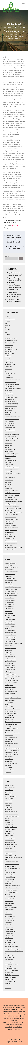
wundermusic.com (10, 630)
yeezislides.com (9, 576)
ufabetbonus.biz (9, 979)
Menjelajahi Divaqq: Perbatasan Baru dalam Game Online (14, 280)
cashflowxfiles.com (10, 440)
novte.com (8, 883)
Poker (13, 225)
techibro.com (8, 848)
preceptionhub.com (10, 574)
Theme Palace (18, 1042)
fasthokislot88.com (10, 667)
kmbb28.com (8, 761)
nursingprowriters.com (11, 499)
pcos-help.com (9, 798)
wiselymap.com (9, 825)
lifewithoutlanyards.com (11, 892)
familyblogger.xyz (9, 678)
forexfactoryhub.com (10, 829)
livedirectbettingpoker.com (12, 467)
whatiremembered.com (11, 866)
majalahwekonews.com (11, 340)
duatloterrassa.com (10, 693)
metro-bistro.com (9, 899)
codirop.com (8, 803)
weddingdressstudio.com (11, 907)
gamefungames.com (10, 632)
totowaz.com (8, 510)
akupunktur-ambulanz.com (12, 864)
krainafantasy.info (9, 362)
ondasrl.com (8, 704)
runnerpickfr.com (9, 792)
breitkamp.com (9, 685)
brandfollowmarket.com (11, 514)
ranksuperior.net (9, 523)
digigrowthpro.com (10, 788)
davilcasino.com (9, 613)
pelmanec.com (9, 345)
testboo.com (8, 905)
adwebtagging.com (10, 521)
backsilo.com (8, 486)
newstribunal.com (9, 569)
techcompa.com (9, 833)
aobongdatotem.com (10, 578)
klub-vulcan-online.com (11, 683)
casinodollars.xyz (9, 933)
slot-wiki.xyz (8, 940)
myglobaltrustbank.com (11, 946)
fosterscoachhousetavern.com (13, 417)
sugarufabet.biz (9, 739)
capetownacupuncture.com (12, 380)
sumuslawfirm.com (10, 497)
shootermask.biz (9, 920)
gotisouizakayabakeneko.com (13, 388)
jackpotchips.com (9, 672)
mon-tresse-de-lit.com (11, 737)
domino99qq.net (9, 347)
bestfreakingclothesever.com (12, 493)
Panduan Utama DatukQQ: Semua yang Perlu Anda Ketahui (14, 294)
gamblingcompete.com (11, 811)
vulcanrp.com (8, 853)
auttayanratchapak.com (11, 397)
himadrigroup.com (10, 838)
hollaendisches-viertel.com (12, 888)
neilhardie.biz (8, 914)
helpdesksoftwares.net (11, 563)
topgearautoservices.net (11, 743)
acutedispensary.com (10, 504)
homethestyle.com (10, 624)
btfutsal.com (8, 801)
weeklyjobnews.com (10, 517)
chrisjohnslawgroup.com (11, 680)
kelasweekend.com (10, 981)
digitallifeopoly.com (10, 600)
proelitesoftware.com (10, 674)
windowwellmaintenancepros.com (14, 547)
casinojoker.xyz (9, 935)
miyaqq (15, 1027)
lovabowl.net (8, 565)
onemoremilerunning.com (12, 434)
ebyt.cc (7, 870)
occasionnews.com (10, 536)
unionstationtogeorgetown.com (13, 643)
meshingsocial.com (10, 449)
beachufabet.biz (9, 735)
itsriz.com (7, 375)
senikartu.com (8, 366)
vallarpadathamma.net (11, 406)
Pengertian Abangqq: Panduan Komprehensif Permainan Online (14, 287)
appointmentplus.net (10, 968)
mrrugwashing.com (10, 477)
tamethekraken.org (10, 700)
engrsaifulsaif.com (10, 639)
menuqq (5, 1005)
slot (15, 228)
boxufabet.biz (8, 741)
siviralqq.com (8, 488)
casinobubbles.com (10, 602)
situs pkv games (7, 1011)
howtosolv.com (9, 901)
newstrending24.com (10, 977)
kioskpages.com (9, 715)
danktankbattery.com (10, 460)
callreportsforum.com (11, 763)
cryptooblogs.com (10, 619)
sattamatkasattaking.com (12, 728)
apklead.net (8, 772)
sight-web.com (9, 835)
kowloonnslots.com (10, 846)
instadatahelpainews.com (11, 754)
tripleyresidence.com (10, 687)
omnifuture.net (9, 794)
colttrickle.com (9, 790)
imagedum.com (9, 720)
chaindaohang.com (10, 872)
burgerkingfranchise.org (11, 403)
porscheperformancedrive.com (13, 698)
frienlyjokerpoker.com (11, 844)
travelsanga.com (9, 962)
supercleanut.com (9, 654)
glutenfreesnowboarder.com (12, 709)
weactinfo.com (9, 447)
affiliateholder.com (10, 549)
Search (7, 256)
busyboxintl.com (9, 395)
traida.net (7, 894)
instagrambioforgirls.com (11, 438)
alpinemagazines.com (10, 851)
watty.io (7, 371)
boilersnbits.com (9, 421)
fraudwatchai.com (10, 615)
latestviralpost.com (10, 423)
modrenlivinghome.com (11, 752)
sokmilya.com (8, 765)
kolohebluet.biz (9, 918)
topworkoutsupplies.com (11, 593)
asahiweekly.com (9, 652)
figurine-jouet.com (10, 746)
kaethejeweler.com (10, 726)
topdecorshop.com (10, 957)
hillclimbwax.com (9, 532)
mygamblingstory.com (11, 338)
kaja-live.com (8, 831)
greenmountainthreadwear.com (13, 501)
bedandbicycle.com (10, 656)
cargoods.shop (9, 377)
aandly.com (8, 986)
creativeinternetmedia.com (12, 816)
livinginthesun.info (10, 373)
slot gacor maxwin (9, 1007)
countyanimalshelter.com (11, 519)
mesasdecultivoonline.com (12, 419)
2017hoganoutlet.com (11, 343)
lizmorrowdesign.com (10, 711)
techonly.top (8, 809)
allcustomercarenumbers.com (13, 676)
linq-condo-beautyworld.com (12, 868)
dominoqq (7, 325)
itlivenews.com (9, 972)
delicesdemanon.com (10, 903)
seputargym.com (9, 604)
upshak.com (8, 484)
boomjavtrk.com (9, 770)
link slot (5, 1014)
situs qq (11, 1005)
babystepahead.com (10, 525)
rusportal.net (8, 369)
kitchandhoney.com (10, 896)
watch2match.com (10, 942)
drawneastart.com (10, 665)
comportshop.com (10, 955)
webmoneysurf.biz (10, 916)
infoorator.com (9, 881)
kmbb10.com (8, 443)
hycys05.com (8, 432)
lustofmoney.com (9, 538)
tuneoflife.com (9, 545)
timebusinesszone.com (11, 541)
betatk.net (7, 983)
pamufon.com (8, 696)
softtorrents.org (9, 689)
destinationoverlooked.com (12, 528)
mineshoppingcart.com (11, 591)
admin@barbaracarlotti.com (13, 220)
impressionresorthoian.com (12, 491)
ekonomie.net (8, 966)
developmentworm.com (11, 970)
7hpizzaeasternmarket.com (12, 885)
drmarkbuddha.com (10, 875)
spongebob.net (9, 393)
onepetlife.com (9, 730)
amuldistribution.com (10, 626)
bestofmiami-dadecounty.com (13, 587)
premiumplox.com (9, 909)
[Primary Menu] (23, 3)
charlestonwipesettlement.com (13, 512)
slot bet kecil (18, 1024)
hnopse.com (8, 534)
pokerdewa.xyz (9, 938)
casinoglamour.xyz (10, 931)
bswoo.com (8, 988)
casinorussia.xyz (9, 927)
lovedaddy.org (9, 471)
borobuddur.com (9, 628)
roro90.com (8, 356)
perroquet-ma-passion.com (12, 750)
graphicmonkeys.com (10, 661)
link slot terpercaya (10, 319)
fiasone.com (8, 458)
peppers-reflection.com (11, 543)
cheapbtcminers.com (10, 641)
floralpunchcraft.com (10, 456)
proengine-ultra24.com (11, 890)
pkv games (10, 228)
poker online (14, 1009)
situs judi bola (20, 1007)
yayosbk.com (8, 912)
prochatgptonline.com (11, 827)
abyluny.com (8, 767)
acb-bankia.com (9, 480)
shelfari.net (8, 925)
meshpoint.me (8, 390)
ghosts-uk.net (8, 805)
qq (5, 327)
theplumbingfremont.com (12, 975)
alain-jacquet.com (9, 386)
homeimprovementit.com (11, 567)
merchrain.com (9, 759)
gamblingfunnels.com (10, 796)
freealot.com (8, 650)
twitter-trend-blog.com (11, 855)
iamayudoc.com (9, 646)
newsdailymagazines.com (11, 572)
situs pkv (7, 329)
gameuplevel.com (9, 622)
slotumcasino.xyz (9, 929)
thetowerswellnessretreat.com (13, 722)
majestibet (8, 1027)
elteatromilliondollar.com (11, 401)
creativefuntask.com (10, 637)
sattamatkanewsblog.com (12, 506)
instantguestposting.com (11, 964)
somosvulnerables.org (11, 691)
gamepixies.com (9, 663)
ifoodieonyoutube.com (11, 589)
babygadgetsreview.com (11, 862)
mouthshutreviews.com (11, 595)
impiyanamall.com (9, 606)
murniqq (15, 1011)
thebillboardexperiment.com (12, 733)
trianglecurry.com (9, 717)
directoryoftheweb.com (11, 349)
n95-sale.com (8, 818)
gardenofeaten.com (10, 430)
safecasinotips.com (10, 669)
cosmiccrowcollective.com (12, 384)
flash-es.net (8, 482)
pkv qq (7, 316)
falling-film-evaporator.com (12, 495)
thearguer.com (9, 451)
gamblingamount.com (11, 530)
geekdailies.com (9, 756)
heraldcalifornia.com (10, 659)
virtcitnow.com (9, 822)
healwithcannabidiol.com (11, 713)
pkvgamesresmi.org (14, 1029)
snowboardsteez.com (10, 436)
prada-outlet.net (9, 785)
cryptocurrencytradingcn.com (13, 508)
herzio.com (8, 358)
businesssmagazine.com (11, 814)
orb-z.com (7, 414)
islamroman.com (9, 840)
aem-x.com (8, 617)
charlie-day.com (9, 464)
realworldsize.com (10, 408)
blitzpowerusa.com (10, 427)
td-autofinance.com (10, 842)
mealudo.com (8, 462)
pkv (6, 323)
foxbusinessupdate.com (11, 469)
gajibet (20, 1027)
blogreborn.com (9, 820)
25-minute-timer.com (10, 635)
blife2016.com (9, 706)
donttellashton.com (10, 351)
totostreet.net (8, 611)
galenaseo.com (9, 944)
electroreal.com (9, 585)
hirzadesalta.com (9, 598)
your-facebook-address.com (12, 748)
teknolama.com (9, 410)
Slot (17, 225)
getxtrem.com (8, 445)
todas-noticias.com (10, 364)
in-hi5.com (7, 360)
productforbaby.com (10, 412)
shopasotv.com (9, 959)
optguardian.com (9, 609)
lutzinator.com (9, 702)
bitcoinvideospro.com (10, 382)
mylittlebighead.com (10, 648)
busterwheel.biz (9, 922)
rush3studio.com (9, 353)
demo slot (7, 321)
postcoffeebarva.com (10, 399)
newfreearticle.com (10, 425)
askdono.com (8, 807)
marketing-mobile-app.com (12, 454)
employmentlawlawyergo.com (13, 949)
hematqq (22, 1011)
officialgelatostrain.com (11, 724)
